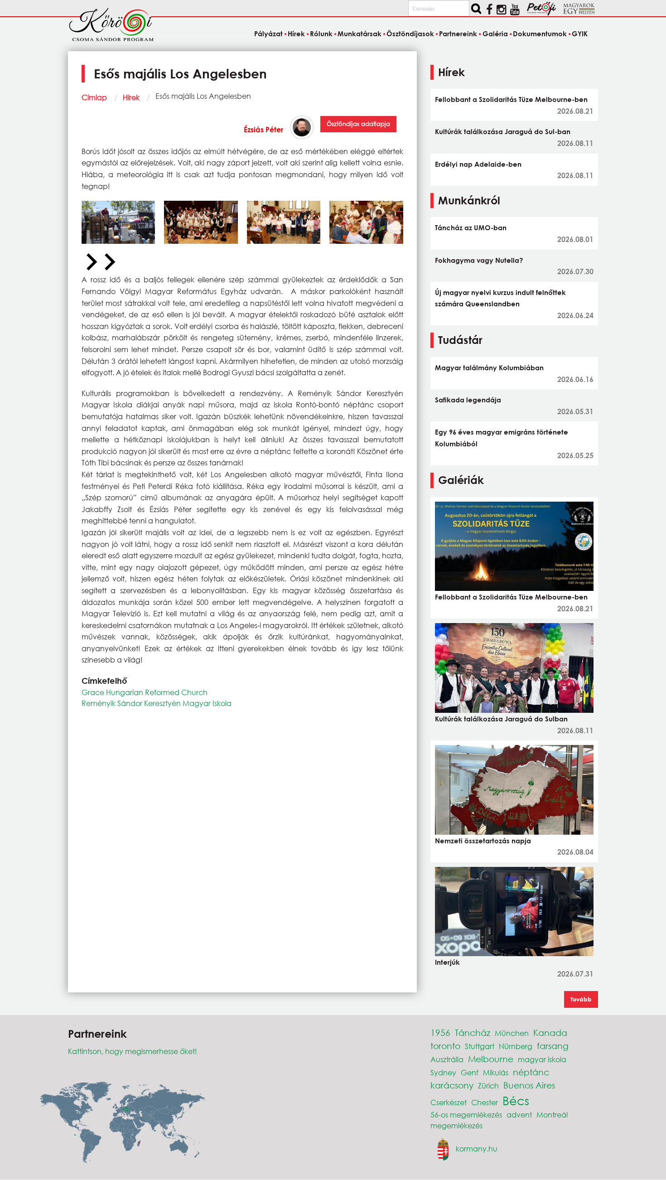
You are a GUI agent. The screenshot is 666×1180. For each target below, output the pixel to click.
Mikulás (495, 1072)
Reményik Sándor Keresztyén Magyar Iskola (157, 703)
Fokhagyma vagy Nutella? (479, 260)
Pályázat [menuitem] (268, 33)
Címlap (94, 97)
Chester (484, 1102)
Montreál (552, 1114)
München (512, 1033)
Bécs (515, 1100)
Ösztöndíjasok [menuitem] (410, 33)
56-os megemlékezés (466, 1114)
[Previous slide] (91, 262)
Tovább (581, 999)
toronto (445, 1045)
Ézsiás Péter (263, 129)
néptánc (531, 1072)
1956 (440, 1032)
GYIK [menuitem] (580, 33)
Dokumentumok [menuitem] (540, 33)
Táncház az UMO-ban (471, 227)
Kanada (550, 1032)
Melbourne (490, 1059)
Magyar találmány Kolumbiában (489, 367)
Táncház (472, 1032)
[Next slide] (109, 262)
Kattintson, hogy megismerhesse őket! (132, 1051)
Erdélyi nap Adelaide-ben (478, 164)
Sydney (443, 1072)
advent (519, 1114)
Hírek (131, 97)
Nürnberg (515, 1046)
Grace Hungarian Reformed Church (145, 692)
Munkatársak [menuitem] (359, 33)
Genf (469, 1072)
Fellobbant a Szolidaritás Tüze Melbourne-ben (511, 99)
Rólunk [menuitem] (321, 33)
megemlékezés (456, 1125)
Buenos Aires (529, 1085)
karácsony (451, 1085)
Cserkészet (448, 1102)
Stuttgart (479, 1046)
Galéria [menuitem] (495, 33)
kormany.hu (476, 1148)
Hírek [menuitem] (296, 33)
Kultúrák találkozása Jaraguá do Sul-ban (502, 131)
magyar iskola (542, 1059)
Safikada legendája (468, 400)
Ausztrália (446, 1059)
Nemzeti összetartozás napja (483, 841)
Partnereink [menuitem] (458, 33)
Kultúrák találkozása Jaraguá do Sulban (501, 719)
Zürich (488, 1085)
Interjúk (447, 962)
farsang (553, 1045)
